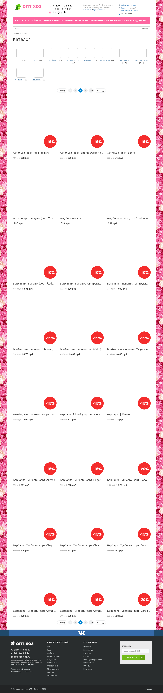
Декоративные (72, 60)
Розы (36, 60)
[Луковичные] (124, 53)
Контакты (87, 669)
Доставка (87, 653)
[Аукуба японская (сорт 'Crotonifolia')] (128, 188)
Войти (123, 5)
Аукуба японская (70, 218)
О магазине (88, 662)
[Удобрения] (39, 73)
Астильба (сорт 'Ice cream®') (31, 152)
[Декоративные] (73, 53)
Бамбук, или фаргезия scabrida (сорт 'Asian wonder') (93, 349)
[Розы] (39, 53)
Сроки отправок (99, 10)
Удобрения (37, 80)
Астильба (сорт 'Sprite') (121, 152)
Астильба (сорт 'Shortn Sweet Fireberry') (85, 152)
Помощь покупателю (92, 659)
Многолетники (141, 60)
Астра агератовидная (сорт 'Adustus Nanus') (41, 218)
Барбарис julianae (118, 414)
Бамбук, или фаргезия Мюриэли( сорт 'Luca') (41, 414)
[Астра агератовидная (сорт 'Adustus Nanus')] (34, 188)
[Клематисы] (107, 53)
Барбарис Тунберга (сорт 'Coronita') (82, 610)
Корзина (124, 8)
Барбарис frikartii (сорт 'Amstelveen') (83, 414)
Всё (18, 60)
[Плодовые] (90, 53)
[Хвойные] (56, 53)
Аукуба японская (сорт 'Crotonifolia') (129, 218)
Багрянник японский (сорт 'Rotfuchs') (36, 283)
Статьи (86, 656)
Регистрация (132, 5)
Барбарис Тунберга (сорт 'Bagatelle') (83, 480)
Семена (18, 80)
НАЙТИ (145, 28)
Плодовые (87, 60)
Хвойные (53, 60)
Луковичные (124, 60)
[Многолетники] (142, 53)
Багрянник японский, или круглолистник (85, 283)
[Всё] (21, 53)
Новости (87, 647)
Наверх (149, 689)
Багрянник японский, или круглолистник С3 (134, 283)
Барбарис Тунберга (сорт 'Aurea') (34, 480)
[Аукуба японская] (81, 188)
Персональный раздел (129, 10)
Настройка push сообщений (22, 671)
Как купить (87, 10)
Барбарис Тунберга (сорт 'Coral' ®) (35, 610)
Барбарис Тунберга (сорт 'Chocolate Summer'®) (90, 545)
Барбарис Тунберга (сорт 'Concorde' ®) (131, 545)
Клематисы (105, 60)
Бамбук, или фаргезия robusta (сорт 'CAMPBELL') (44, 349)
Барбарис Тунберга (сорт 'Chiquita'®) (36, 545)
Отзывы (86, 666)
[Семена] (21, 73)
